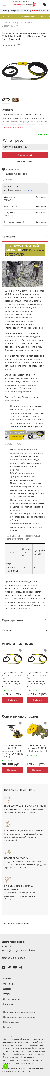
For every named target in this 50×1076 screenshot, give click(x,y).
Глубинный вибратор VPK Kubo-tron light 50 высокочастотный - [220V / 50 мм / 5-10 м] (12, 679)
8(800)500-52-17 (11, 946)
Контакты (8, 1003)
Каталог (7, 978)
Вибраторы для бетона (24, 22)
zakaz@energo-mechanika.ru (18, 950)
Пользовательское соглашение (19, 1016)
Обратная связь (11, 1022)
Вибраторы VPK (10, 25)
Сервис (7, 1027)
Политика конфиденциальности (19, 1011)
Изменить (27, 190)
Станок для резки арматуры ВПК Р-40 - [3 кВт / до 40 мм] (37, 748)
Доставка (7, 988)
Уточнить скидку (25, 161)
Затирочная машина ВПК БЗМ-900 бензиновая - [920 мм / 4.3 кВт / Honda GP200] (12, 751)
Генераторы (7, 16)
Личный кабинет (11, 998)
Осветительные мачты (26, 16)
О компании (9, 983)
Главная (6, 22)
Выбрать (12, 699)
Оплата (6, 993)
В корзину (12, 770)
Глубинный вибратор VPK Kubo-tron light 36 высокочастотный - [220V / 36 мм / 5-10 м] (37, 679)
